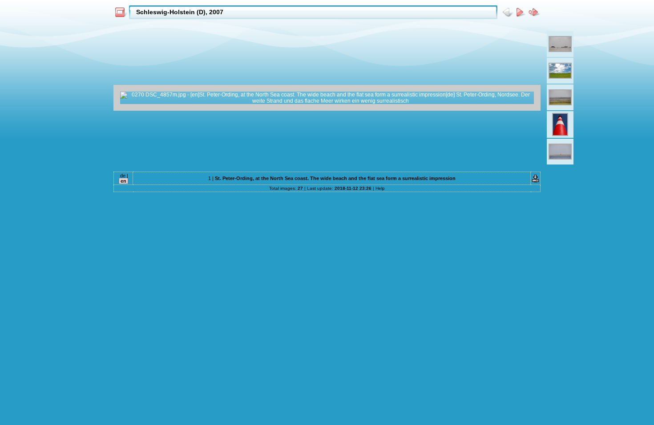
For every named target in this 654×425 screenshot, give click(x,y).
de (123, 175)
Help (380, 188)
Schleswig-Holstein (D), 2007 (179, 12)
